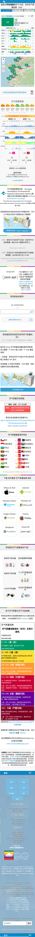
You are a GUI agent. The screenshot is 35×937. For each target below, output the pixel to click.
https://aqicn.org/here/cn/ (17, 248)
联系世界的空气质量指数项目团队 (17, 808)
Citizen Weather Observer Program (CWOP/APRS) (17, 883)
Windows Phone (9, 501)
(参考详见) (17, 674)
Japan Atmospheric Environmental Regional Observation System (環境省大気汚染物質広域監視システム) (17, 888)
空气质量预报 (17, 836)
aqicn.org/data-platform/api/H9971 (26, 282)
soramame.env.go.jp (16, 198)
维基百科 (12, 733)
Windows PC (26, 501)
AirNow (24, 618)
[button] (18, 59)
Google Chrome (9, 514)
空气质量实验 (17, 821)
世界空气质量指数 (15, 757)
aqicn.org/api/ (25, 290)
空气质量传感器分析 (17, 823)
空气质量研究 (17, 814)
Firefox (25, 514)
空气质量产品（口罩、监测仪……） (17, 838)
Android (25, 488)
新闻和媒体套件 (17, 810)
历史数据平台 (17, 842)
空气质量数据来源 (17, 832)
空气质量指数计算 (17, 834)
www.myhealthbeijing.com (17, 743)
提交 (29, 923)
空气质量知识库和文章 (17, 819)
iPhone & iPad (9, 488)
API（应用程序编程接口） (17, 840)
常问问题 (17, 827)
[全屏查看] (32, 16)
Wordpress (9, 527)
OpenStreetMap (23, 86)
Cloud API (25, 527)
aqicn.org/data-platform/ (17, 426)
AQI (8, 16)
